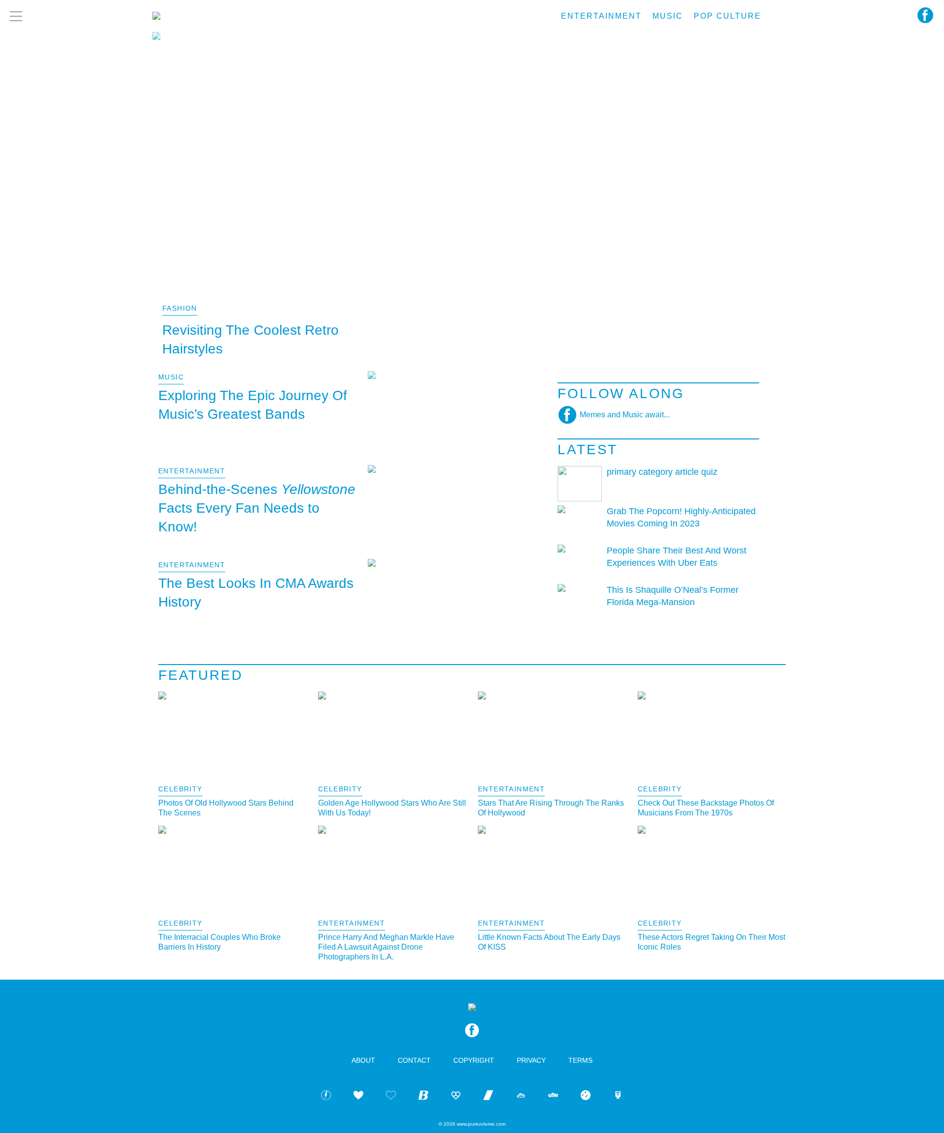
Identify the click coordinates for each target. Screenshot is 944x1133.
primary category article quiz (662, 472)
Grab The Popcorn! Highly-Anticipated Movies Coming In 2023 (681, 517)
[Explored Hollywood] (618, 1096)
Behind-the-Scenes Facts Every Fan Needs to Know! (256, 508)
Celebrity (180, 789)
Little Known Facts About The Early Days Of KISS (549, 942)
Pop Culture (727, 16)
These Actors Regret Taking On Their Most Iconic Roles (711, 942)
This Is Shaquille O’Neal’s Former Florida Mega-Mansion (672, 596)
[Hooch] (456, 1096)
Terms (580, 1060)
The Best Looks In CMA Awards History (256, 593)
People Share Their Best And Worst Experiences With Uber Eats (676, 557)
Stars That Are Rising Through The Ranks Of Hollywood (551, 808)
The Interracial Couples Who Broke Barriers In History (219, 942)
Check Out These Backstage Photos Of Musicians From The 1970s (706, 808)
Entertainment (601, 16)
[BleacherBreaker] (423, 1096)
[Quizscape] (553, 1096)
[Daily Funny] (585, 1096)
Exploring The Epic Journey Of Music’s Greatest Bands (252, 405)
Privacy (531, 1060)
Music (667, 16)
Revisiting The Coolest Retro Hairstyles (250, 339)
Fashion (179, 308)
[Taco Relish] (520, 1096)
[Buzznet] (326, 1096)
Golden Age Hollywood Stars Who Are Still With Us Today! (392, 808)
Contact (414, 1060)
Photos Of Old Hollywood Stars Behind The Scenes (226, 808)
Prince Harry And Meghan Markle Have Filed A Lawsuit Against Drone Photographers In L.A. (386, 947)
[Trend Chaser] (488, 1096)
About (363, 1060)
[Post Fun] (391, 1096)
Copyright (473, 1060)
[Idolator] (358, 1096)
